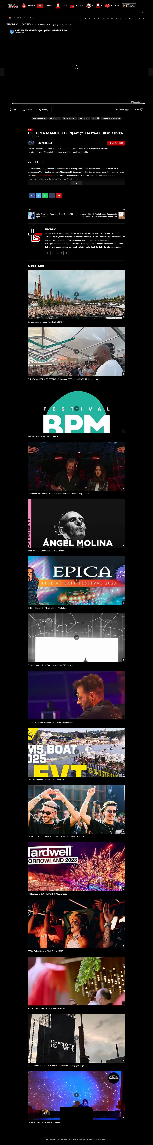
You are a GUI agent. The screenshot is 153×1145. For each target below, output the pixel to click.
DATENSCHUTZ (72, 1139)
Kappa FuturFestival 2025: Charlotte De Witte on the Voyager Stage (56, 1066)
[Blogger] (125, 18)
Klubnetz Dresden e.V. (44, 175)
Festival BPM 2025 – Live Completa (43, 436)
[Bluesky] (121, 18)
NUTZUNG (79, 1139)
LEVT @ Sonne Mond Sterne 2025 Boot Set (46, 779)
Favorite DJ (44, 142)
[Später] (134, 18)
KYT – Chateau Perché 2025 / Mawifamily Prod (47, 1008)
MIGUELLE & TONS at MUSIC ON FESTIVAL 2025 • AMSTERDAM (56, 837)
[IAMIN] (130, 18)
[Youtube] (99, 18)
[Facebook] (85, 18)
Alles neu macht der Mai (20, 17)
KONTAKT (90, 1139)
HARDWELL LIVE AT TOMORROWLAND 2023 (47, 894)
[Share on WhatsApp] (45, 195)
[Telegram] (108, 18)
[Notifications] (139, 18)
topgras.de (96, 1139)
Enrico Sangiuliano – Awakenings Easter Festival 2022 (50, 722)
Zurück (30, 209)
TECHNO (12, 24)
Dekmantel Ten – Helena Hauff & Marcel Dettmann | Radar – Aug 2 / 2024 (58, 494)
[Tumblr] (57, 253)
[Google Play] (112, 18)
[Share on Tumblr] (52, 195)
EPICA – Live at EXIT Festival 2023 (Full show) (47, 608)
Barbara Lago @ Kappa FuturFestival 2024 (45, 322)
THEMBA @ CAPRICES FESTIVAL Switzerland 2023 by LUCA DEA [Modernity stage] (63, 379)
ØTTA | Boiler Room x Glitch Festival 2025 (45, 951)
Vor (124, 209)
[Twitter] (90, 18)
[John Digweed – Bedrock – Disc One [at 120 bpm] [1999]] (2, 72)
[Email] (66, 253)
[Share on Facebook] (32, 195)
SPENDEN (64, 1139)
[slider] (72, 104)
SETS (84, 1139)
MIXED (26, 24)
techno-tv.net (103, 1139)
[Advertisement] (76, 1121)
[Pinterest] (94, 18)
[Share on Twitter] (38, 195)
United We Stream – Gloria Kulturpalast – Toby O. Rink (51, 1123)
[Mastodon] (103, 18)
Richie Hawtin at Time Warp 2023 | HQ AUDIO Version (50, 665)
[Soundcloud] (116, 18)
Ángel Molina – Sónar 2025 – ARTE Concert (46, 551)
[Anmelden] (143, 18)
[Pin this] (58, 195)
